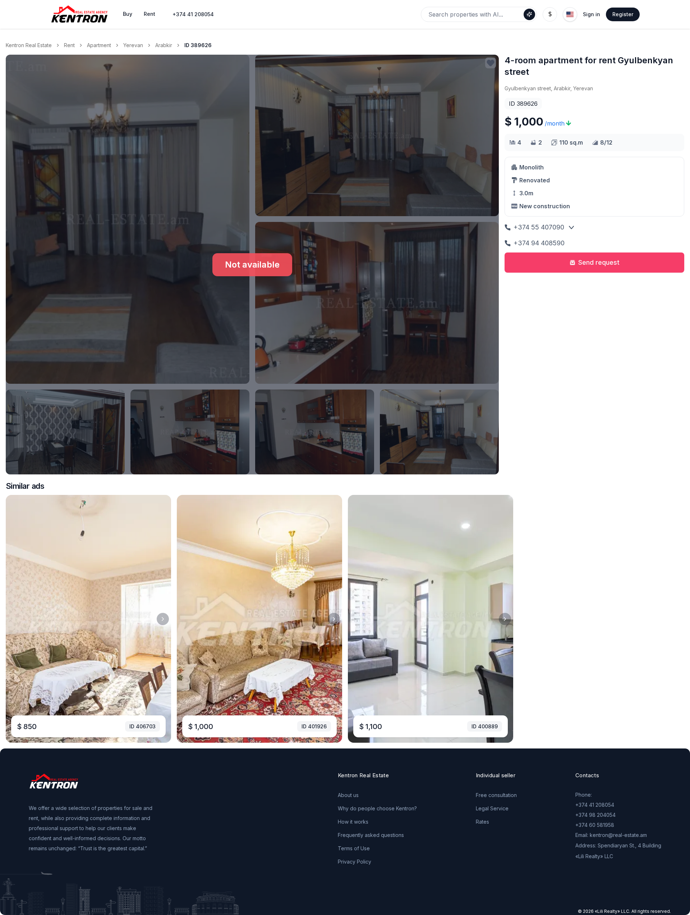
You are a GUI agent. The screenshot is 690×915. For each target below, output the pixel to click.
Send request (599, 262)
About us (348, 795)
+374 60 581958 (594, 825)
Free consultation (496, 795)
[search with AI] (529, 14)
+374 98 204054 (595, 815)
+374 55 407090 (539, 227)
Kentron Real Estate (29, 45)
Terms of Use (354, 848)
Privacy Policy (354, 862)
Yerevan (133, 45)
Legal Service (492, 808)
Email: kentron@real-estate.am (611, 835)
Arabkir (163, 45)
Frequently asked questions (371, 835)
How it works (353, 822)
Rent (69, 45)
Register (622, 14)
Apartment (99, 45)
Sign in (591, 14)
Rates (482, 822)
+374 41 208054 (193, 14)
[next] (163, 619)
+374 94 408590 (539, 243)
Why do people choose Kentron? (377, 808)
